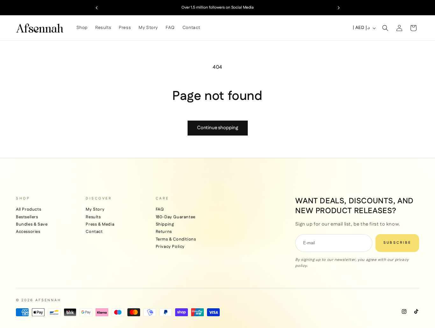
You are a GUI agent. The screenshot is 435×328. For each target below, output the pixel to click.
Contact (94, 231)
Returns (164, 231)
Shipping (165, 224)
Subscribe (397, 242)
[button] (385, 28)
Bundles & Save (31, 224)
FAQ (160, 209)
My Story (95, 209)
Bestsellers (27, 217)
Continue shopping (217, 127)
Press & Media (100, 224)
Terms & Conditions (176, 239)
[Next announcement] (338, 7)
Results (93, 217)
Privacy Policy (170, 246)
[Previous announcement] (96, 7)
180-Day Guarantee (176, 217)
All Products (28, 209)
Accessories (28, 231)
